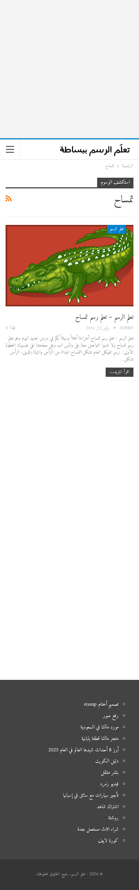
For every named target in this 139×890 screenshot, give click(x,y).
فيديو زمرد (109, 784)
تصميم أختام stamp (101, 704)
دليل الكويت (107, 761)
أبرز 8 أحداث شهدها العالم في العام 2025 (83, 750)
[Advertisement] (69, 69)
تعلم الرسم (116, 229)
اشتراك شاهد (108, 806)
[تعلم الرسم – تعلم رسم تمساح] (69, 265)
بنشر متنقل (110, 772)
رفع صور (111, 715)
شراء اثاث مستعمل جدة (98, 829)
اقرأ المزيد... (119, 372)
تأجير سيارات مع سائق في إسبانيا (91, 795)
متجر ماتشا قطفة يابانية (100, 738)
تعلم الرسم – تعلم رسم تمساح (104, 317)
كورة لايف (108, 840)
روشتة (113, 818)
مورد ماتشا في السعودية (99, 727)
